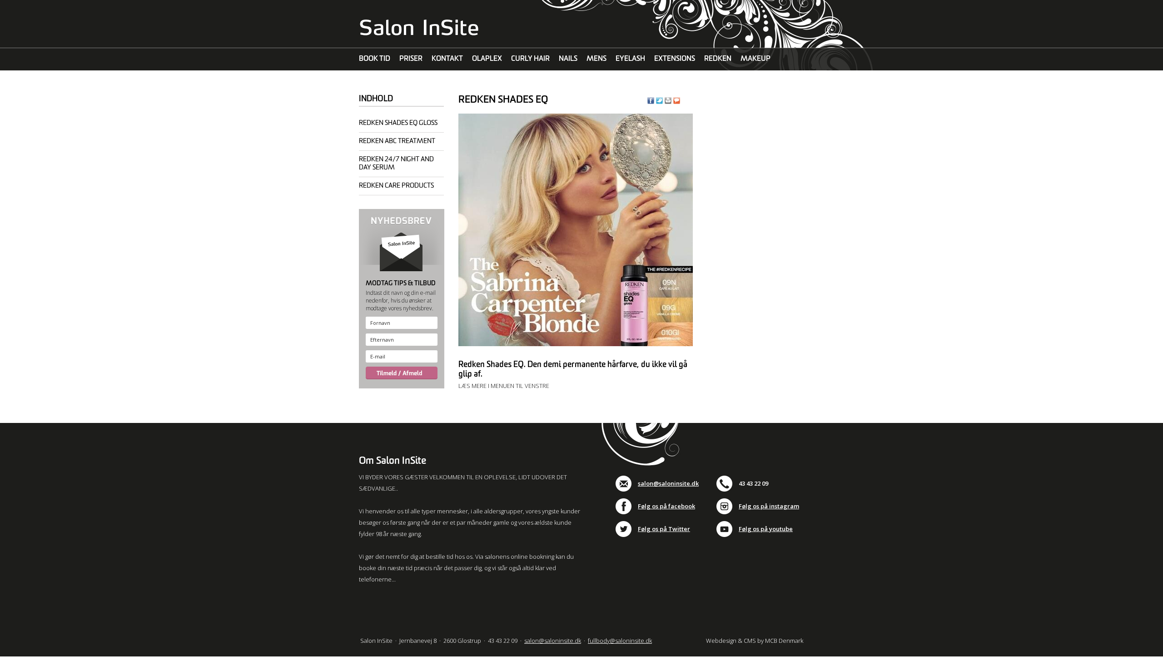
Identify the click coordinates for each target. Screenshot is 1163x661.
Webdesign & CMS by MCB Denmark (754, 640)
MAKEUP (755, 59)
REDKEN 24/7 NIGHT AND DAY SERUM (396, 163)
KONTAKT (447, 59)
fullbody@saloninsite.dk (620, 640)
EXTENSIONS (674, 59)
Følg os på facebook (666, 506)
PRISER (410, 59)
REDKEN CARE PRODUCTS (396, 185)
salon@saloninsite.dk (668, 483)
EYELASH (630, 59)
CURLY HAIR (530, 59)
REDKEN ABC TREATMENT (397, 141)
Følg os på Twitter (664, 529)
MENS (596, 59)
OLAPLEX (487, 59)
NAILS (568, 59)
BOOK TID (374, 59)
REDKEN (717, 59)
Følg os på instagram (769, 506)
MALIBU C (375, 81)
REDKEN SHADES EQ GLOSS (398, 123)
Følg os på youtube (766, 529)
